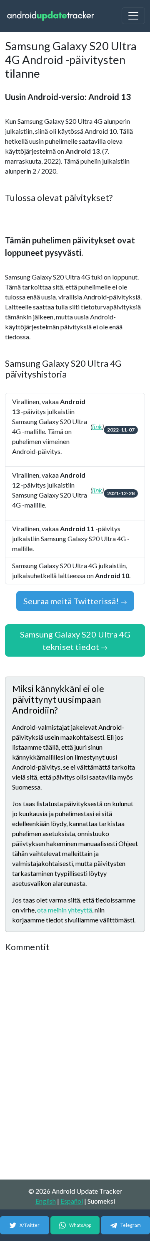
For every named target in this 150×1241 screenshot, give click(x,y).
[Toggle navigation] (133, 15)
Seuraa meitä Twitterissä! (71, 601)
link (97, 426)
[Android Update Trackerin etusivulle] (51, 16)
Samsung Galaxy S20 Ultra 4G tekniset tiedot (75, 640)
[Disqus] (75, 1066)
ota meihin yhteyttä (64, 910)
